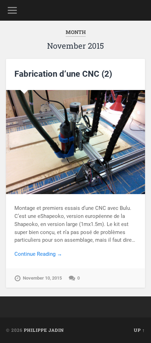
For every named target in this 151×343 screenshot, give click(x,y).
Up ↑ (139, 330)
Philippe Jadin (44, 330)
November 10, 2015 (42, 278)
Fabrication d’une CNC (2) (63, 74)
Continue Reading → (38, 254)
